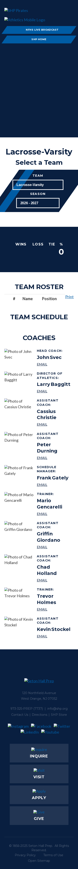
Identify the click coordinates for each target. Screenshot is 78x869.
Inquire (39, 756)
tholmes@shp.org (53, 609)
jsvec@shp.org (50, 364)
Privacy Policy (25, 855)
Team (37, 176)
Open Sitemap (39, 861)
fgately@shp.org (53, 484)
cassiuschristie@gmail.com (53, 424)
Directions (39, 715)
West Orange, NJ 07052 (39, 699)
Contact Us (19, 715)
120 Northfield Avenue (39, 693)
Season (38, 194)
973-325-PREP (21, 709)
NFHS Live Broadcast (42, 29)
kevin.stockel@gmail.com (53, 636)
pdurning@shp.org (53, 457)
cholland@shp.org (53, 580)
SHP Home (39, 39)
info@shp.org (57, 709)
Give (39, 818)
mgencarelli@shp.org (53, 513)
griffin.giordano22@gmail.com (53, 546)
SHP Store (59, 715)
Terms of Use (53, 855)
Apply (39, 797)
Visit (39, 777)
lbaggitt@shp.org (53, 390)
